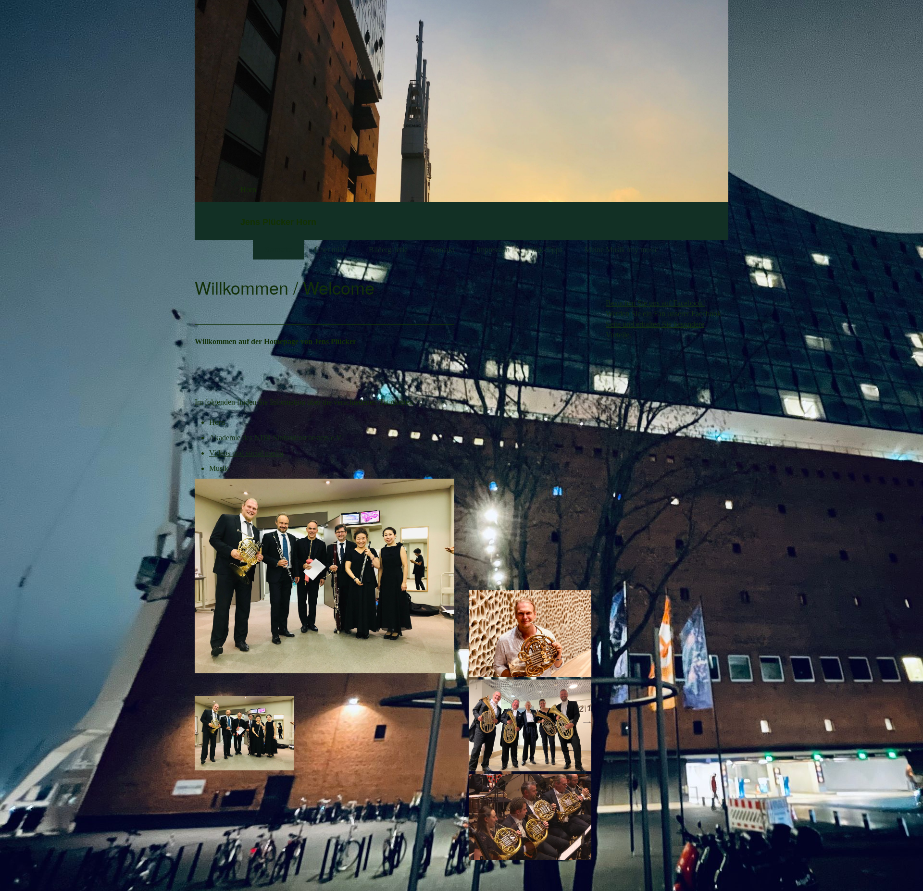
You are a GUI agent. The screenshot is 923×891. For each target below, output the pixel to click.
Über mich (330, 250)
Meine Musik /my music (621, 250)
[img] (644, 59)
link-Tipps (547, 250)
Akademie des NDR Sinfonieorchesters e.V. (276, 437)
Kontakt (442, 250)
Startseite (278, 250)
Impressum (493, 250)
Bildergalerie (388, 250)
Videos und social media (246, 453)
